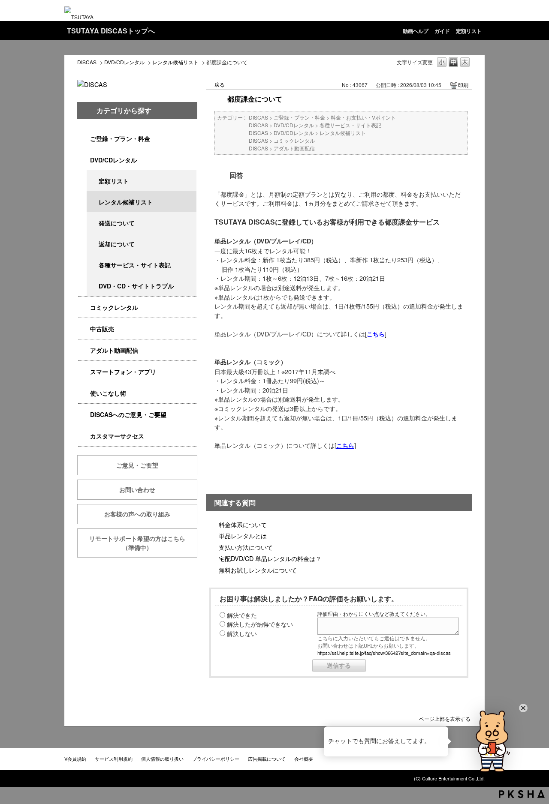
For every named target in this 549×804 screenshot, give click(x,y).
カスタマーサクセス (117, 436)
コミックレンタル (114, 307)
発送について (117, 223)
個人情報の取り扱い (162, 758)
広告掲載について (267, 758)
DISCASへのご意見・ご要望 (128, 414)
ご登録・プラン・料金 (120, 138)
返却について (117, 244)
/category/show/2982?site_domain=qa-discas (84, 371)
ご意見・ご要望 (137, 465)
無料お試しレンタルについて (258, 569)
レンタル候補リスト (175, 62)
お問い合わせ (137, 489)
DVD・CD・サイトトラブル (136, 286)
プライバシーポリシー (215, 758)
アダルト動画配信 (114, 350)
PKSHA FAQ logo (522, 794)
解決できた (242, 614)
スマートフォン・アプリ (123, 371)
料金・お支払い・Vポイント (363, 117)
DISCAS (87, 62)
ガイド (442, 31)
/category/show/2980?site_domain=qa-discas (84, 160)
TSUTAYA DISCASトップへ (111, 31)
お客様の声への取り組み (137, 514)
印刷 (463, 84)
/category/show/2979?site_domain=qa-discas (84, 138)
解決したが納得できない (260, 623)
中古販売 (102, 328)
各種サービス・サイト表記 (135, 265)
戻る (219, 84)
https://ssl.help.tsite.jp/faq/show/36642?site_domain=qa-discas (384, 652)
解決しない (242, 633)
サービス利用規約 (114, 758)
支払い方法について (246, 547)
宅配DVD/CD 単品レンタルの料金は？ (270, 558)
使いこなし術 (108, 393)
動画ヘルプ (415, 31)
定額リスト (469, 31)
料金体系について (243, 524)
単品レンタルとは (243, 535)
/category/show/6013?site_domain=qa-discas (84, 328)
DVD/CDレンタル (124, 62)
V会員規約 (75, 758)
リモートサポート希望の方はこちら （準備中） (143, 543)
